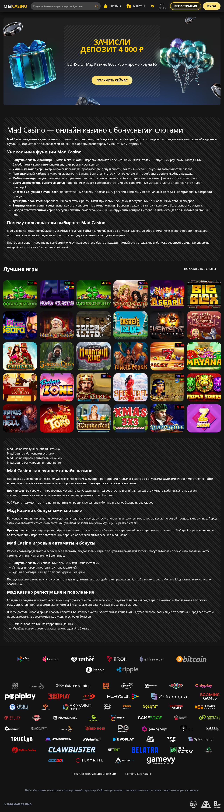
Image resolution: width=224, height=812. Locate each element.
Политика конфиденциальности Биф (94, 773)
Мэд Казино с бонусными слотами (30, 453)
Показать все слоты (200, 269)
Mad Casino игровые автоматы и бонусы (34, 458)
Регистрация (185, 6)
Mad (15, 6)
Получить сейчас (112, 80)
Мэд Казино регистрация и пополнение (34, 463)
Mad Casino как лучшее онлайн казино (33, 449)
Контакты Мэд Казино (138, 773)
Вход (211, 6)
